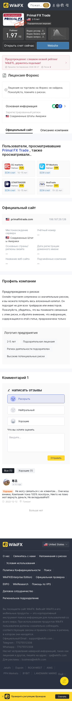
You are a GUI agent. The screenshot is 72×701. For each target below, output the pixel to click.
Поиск (47, 570)
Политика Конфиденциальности (21, 570)
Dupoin (19, 667)
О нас (6, 556)
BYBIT (26, 673)
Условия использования (20, 563)
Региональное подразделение (21, 598)
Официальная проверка (50, 577)
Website (53, 45)
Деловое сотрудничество (18, 591)
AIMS (50, 667)
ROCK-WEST (35, 667)
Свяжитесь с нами (24, 556)
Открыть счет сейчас (19, 45)
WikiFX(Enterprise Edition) (17, 577)
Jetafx (7, 667)
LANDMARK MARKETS (47, 673)
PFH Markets (10, 673)
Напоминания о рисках (53, 556)
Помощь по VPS (41, 584)
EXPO (6, 584)
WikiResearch (20, 584)
